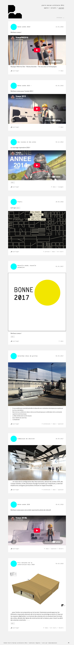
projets (53, 8)
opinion (60, 424)
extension (46, 424)
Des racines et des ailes (27, 142)
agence (46, 8)
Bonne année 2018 (24, 504)
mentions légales (34, 643)
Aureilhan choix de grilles (28, 356)
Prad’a (20, 202)
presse (47, 251)
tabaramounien (52, 643)
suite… (13, 182)
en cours (60, 251)
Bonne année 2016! (24, 27)
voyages (60, 187)
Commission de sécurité (26, 439)
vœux (61, 71)
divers (61, 549)
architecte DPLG (53, 5)
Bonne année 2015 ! (24, 86)
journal (61, 8)
